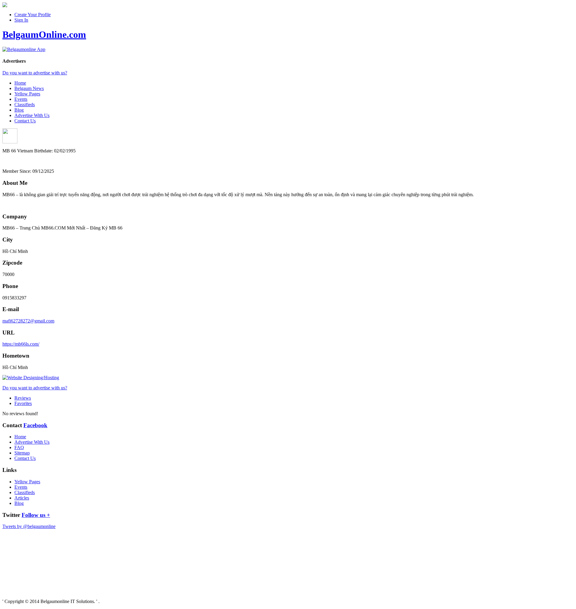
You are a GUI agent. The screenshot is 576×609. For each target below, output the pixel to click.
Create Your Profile (32, 14)
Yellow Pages (27, 93)
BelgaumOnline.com (44, 34)
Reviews (22, 397)
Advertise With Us (32, 115)
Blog (19, 109)
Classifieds (24, 104)
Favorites (23, 403)
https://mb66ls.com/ (20, 343)
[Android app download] (4, 5)
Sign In (21, 19)
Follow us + (36, 515)
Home (20, 83)
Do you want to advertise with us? (34, 72)
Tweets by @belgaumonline (29, 526)
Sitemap (22, 452)
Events (20, 99)
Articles (21, 497)
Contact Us (25, 120)
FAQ (19, 447)
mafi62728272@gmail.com (28, 320)
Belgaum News (29, 88)
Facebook (35, 425)
